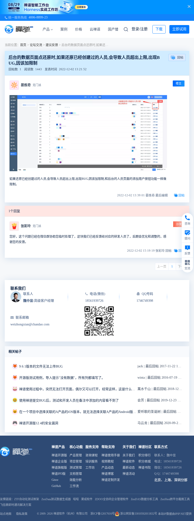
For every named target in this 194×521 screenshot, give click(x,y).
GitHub (56, 486)
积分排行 (144, 455)
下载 (159, 29)
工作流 (74, 486)
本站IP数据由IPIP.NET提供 (175, 514)
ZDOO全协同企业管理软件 (111, 499)
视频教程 (107, 461)
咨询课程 (91, 455)
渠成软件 (87, 499)
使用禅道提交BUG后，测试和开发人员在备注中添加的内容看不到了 (69, 400)
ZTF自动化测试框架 (26, 499)
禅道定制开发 (110, 480)
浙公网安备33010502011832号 (138, 513)
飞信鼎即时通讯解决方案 (15, 505)
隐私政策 (21, 514)
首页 (23, 45)
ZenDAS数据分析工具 (144, 499)
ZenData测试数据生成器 (56, 499)
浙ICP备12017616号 (102, 513)
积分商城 (144, 461)
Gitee (55, 480)
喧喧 (76, 499)
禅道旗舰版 (59, 467)
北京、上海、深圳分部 (170, 480)
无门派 (37, 85)
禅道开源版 (59, 455)
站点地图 (5, 514)
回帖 (180, 57)
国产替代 (115, 29)
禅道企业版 (59, 461)
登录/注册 (140, 29)
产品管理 (76, 455)
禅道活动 (129, 473)
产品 (46, 29)
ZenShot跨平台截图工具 (175, 499)
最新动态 (129, 467)
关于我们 (129, 455)
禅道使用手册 (110, 455)
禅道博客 (107, 473)
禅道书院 (144, 467)
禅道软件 (129, 461)
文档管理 (76, 473)
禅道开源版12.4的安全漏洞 (38, 423)
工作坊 (90, 467)
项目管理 (76, 461)
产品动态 (107, 467)
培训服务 (91, 461)
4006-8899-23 (38, 17)
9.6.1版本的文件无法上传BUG (41, 366)
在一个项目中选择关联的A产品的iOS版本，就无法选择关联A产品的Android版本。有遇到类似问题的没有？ (78, 412)
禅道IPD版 (59, 473)
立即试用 (179, 29)
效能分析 (76, 480)
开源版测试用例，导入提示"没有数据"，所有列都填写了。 (62, 378)
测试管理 (76, 467)
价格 (78, 29)
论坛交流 (36, 45)
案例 (63, 29)
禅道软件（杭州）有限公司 (70, 513)
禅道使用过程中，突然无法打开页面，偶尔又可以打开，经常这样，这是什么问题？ (78, 389)
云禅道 (95, 29)
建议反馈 (52, 45)
